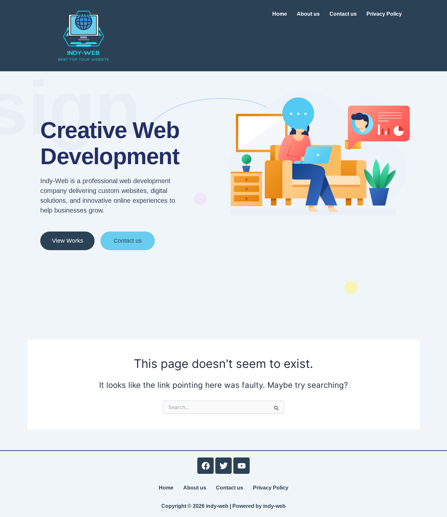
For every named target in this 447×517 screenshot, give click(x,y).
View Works (67, 240)
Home (279, 14)
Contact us (343, 14)
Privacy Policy (384, 14)
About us (308, 14)
